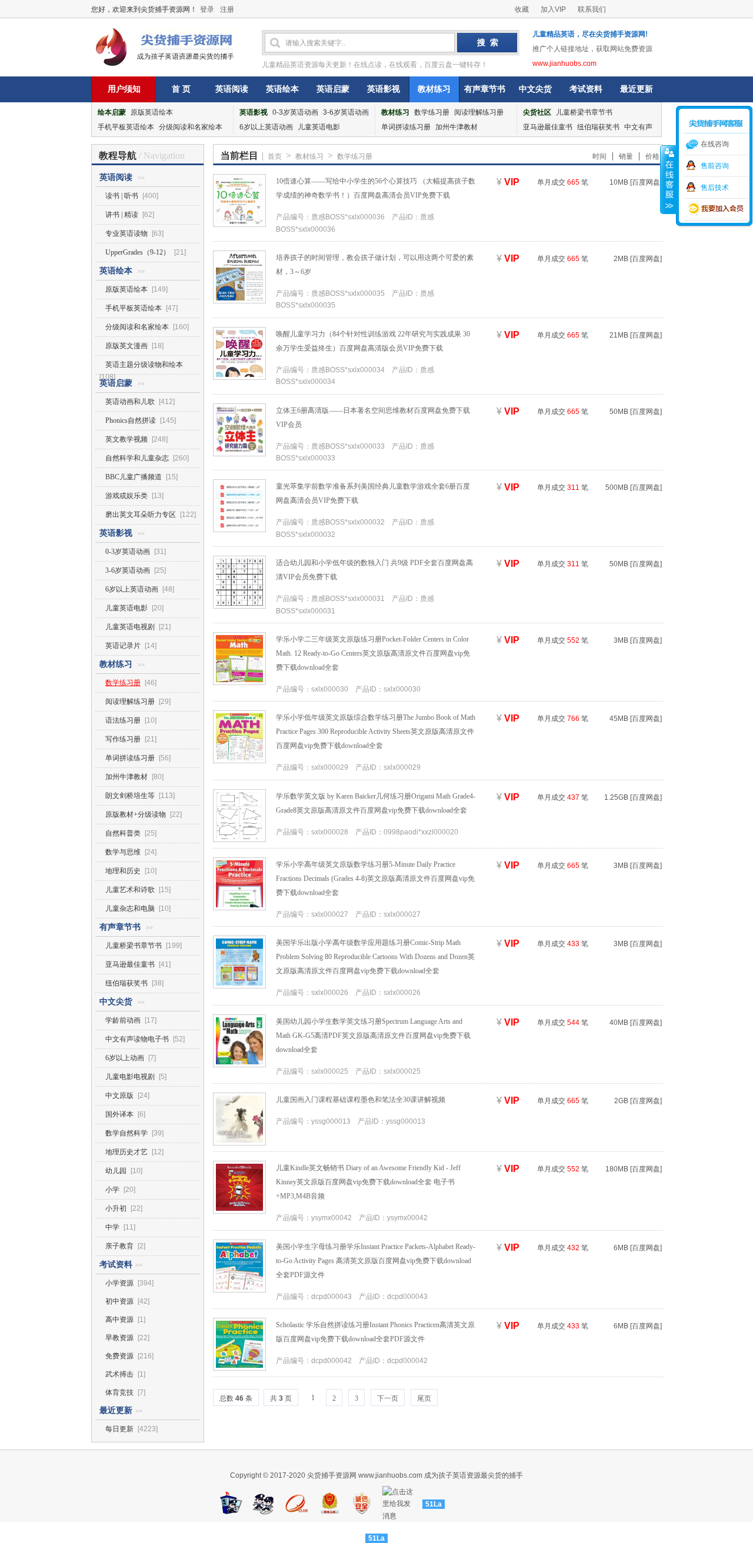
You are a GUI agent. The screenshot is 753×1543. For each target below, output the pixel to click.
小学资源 (119, 1283)
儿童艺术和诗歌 (130, 890)
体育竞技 (119, 1392)
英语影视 (383, 89)
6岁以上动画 (124, 1058)
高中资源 (119, 1319)
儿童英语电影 (319, 127)
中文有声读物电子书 (137, 1039)
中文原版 (119, 1095)
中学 (112, 1227)
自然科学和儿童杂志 (137, 458)
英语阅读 (231, 89)
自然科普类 (123, 833)
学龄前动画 (123, 1020)
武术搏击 (119, 1374)
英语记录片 (123, 646)
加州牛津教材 (456, 127)
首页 (275, 156)
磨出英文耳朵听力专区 (140, 514)
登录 (207, 9)
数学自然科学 (126, 1133)
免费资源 (119, 1356)
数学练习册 (431, 112)
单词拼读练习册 (406, 127)
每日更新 (119, 1429)
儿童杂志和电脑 (130, 908)
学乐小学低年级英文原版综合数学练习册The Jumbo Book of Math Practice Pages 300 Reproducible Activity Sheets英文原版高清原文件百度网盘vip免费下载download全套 (375, 731)
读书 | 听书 (122, 196)
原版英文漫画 (126, 346)
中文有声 (638, 127)
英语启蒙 (332, 89)
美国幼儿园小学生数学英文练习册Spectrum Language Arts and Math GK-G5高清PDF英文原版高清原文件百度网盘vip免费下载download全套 (373, 1035)
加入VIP (553, 9)
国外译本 (119, 1114)
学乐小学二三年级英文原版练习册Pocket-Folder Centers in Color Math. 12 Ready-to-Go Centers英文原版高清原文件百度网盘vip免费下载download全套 (373, 653)
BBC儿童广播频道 (133, 477)
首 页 (181, 89)
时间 (599, 156)
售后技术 (715, 187)
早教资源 (119, 1338)
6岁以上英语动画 (266, 127)
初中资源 (119, 1301)
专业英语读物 (126, 233)
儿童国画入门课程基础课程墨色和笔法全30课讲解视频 (360, 1100)
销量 (626, 156)
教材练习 (434, 89)
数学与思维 (123, 852)
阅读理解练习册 (479, 112)
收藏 (522, 9)
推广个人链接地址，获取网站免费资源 (592, 49)
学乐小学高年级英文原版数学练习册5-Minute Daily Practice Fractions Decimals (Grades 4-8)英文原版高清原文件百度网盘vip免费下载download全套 (375, 878)
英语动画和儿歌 (130, 402)
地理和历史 (123, 871)
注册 (227, 9)
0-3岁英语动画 (295, 112)
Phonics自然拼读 (130, 420)
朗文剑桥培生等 (130, 795)
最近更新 (636, 89)
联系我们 (592, 9)
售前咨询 (715, 166)
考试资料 (585, 89)
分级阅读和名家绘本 (190, 127)
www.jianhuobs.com (564, 63)
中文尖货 (535, 89)
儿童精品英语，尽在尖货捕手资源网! (590, 34)
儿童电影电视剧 (130, 1077)
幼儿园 (115, 1171)
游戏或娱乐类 (126, 496)
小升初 (115, 1208)
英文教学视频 (126, 439)
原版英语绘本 (152, 112)
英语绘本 (282, 89)
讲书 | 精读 (121, 215)
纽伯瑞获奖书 (598, 127)
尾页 (424, 1398)
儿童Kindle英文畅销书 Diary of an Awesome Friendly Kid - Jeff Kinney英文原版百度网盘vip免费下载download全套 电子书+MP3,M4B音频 (368, 1182)
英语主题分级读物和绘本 (144, 364)
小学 (112, 1189)
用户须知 (124, 89)
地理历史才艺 (126, 1152)
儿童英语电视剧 (130, 627)
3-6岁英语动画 (346, 112)
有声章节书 (484, 89)
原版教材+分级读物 (135, 814)
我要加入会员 (716, 209)
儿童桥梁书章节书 (584, 112)
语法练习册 (123, 720)
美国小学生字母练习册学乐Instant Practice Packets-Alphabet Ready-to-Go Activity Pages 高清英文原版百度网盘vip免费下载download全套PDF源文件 (375, 1261)
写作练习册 (123, 739)
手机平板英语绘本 (126, 127)
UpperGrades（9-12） (137, 252)
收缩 (668, 179)
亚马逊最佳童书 (547, 127)
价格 (652, 156)
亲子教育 (119, 1246)
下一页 (387, 1398)
